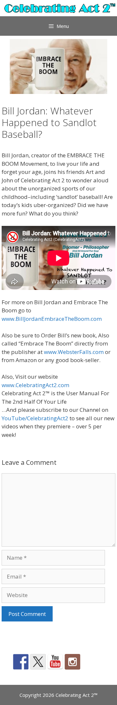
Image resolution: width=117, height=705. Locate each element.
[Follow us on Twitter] (38, 662)
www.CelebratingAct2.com (35, 385)
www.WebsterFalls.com (74, 352)
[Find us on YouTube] (55, 662)
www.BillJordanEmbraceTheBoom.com (52, 318)
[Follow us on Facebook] (21, 662)
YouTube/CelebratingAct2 (35, 418)
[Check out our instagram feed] (72, 662)
